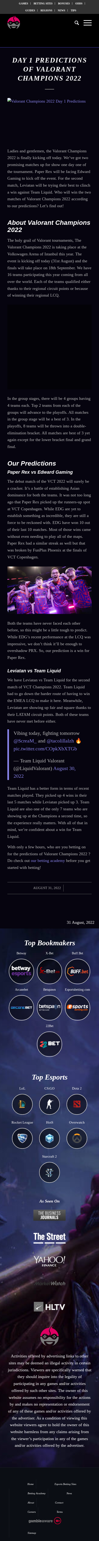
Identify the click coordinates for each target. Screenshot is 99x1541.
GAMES (23, 3)
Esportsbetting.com (77, 989)
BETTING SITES (43, 3)
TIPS (73, 10)
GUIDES (30, 10)
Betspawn (49, 989)
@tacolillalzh (60, 741)
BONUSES (64, 3)
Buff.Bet (77, 953)
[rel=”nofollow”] (37, 1523)
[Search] (74, 23)
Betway (21, 953)
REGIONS (46, 10)
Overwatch (77, 1122)
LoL (22, 1088)
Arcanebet (21, 989)
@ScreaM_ (25, 741)
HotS (49, 1122)
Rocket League (22, 1122)
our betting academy (48, 860)
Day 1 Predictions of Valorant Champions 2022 (49, 69)
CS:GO (49, 1088)
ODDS (78, 3)
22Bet (49, 1026)
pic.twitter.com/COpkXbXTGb (45, 749)
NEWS (61, 10)
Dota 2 (77, 1088)
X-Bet (49, 953)
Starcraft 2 (49, 1156)
